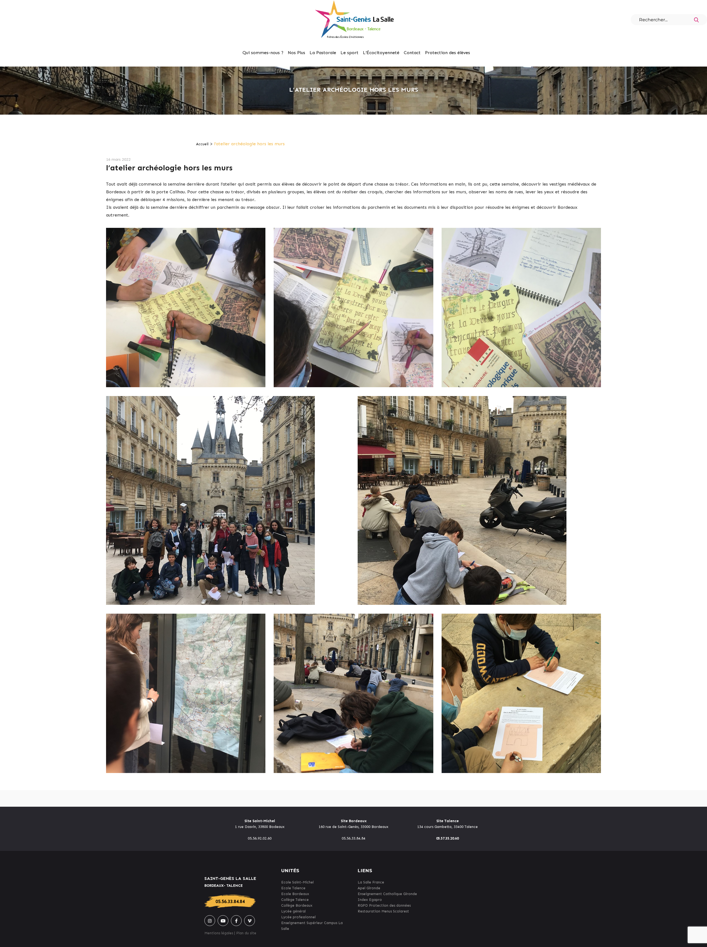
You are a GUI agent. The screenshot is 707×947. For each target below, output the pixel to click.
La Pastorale (323, 52)
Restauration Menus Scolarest (383, 911)
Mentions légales (218, 933)
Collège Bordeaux (296, 905)
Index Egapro (370, 900)
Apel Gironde (369, 888)
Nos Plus (296, 52)
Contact (412, 52)
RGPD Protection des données (384, 905)
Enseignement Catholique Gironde (387, 894)
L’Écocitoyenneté (381, 52)
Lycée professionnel (298, 917)
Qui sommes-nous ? (262, 52)
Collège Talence (295, 900)
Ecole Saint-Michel (297, 882)
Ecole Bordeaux (295, 894)
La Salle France (371, 882)
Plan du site (246, 933)
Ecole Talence (293, 888)
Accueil (202, 144)
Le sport (349, 52)
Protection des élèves (447, 52)
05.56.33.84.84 (230, 901)
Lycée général (293, 911)
